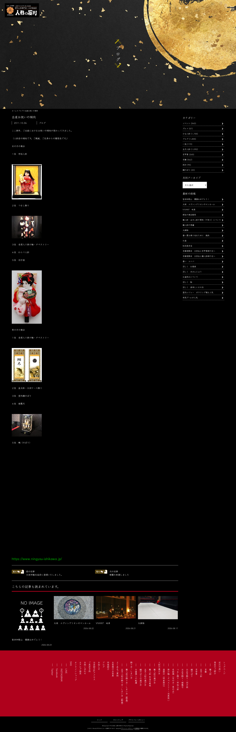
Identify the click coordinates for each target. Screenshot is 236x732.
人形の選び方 (159, 667)
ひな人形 (186, 133)
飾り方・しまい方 (131, 670)
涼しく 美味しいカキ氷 (193, 287)
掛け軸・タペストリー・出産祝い (168, 684)
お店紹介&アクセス (94, 670)
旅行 (184, 164)
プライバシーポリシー (136, 720)
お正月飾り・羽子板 (187, 678)
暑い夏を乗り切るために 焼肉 (196, 235)
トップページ (224, 667)
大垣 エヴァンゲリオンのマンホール (199, 204)
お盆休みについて (190, 276)
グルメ (185, 128)
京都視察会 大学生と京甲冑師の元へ (199, 250)
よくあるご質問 (117, 669)
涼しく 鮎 (187, 281)
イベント (186, 123)
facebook (57, 673)
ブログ (185, 138)
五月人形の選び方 (145, 677)
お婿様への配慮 (136, 676)
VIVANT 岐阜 (189, 209)
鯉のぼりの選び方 (140, 677)
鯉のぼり (186, 169)
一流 (184, 143)
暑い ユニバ (188, 261)
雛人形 (210, 671)
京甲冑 (185, 154)
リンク (99, 720)
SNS (71, 663)
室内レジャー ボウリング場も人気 (198, 292)
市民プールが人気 (190, 297)
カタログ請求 (80, 667)
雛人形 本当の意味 (150, 677)
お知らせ (99, 665)
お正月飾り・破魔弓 (182, 678)
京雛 (184, 159)
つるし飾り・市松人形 (177, 679)
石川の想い (219, 666)
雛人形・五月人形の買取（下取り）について (202, 219)
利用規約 (137, 728)
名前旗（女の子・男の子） (173, 681)
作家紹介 (108, 665)
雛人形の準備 (188, 224)
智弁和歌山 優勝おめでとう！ (196, 199)
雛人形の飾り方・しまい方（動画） (126, 685)
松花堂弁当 (187, 245)
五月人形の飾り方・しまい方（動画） (122, 687)
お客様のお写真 (112, 669)
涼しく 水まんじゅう (192, 271)
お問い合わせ (85, 667)
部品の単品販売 (189, 214)
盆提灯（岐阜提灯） (164, 678)
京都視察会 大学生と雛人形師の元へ (199, 256)
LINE (66, 671)
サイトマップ (118, 720)
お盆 (184, 240)
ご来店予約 (89, 666)
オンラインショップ (75, 671)
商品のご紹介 (215, 667)
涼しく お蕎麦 (189, 266)
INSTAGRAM (61, 674)
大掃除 (185, 230)
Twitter (52, 671)
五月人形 (186, 149)
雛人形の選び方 (154, 676)
